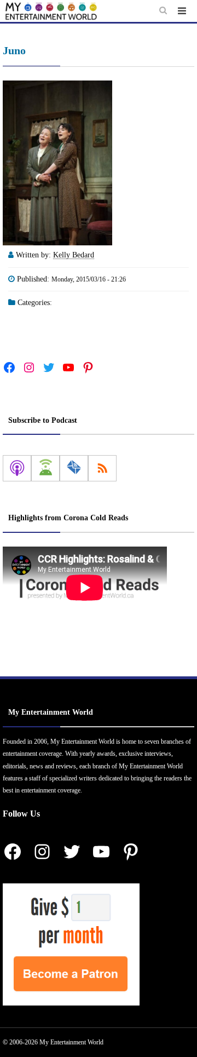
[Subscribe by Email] (74, 468)
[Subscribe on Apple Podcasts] (17, 468)
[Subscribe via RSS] (102, 468)
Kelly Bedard (73, 255)
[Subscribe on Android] (45, 468)
